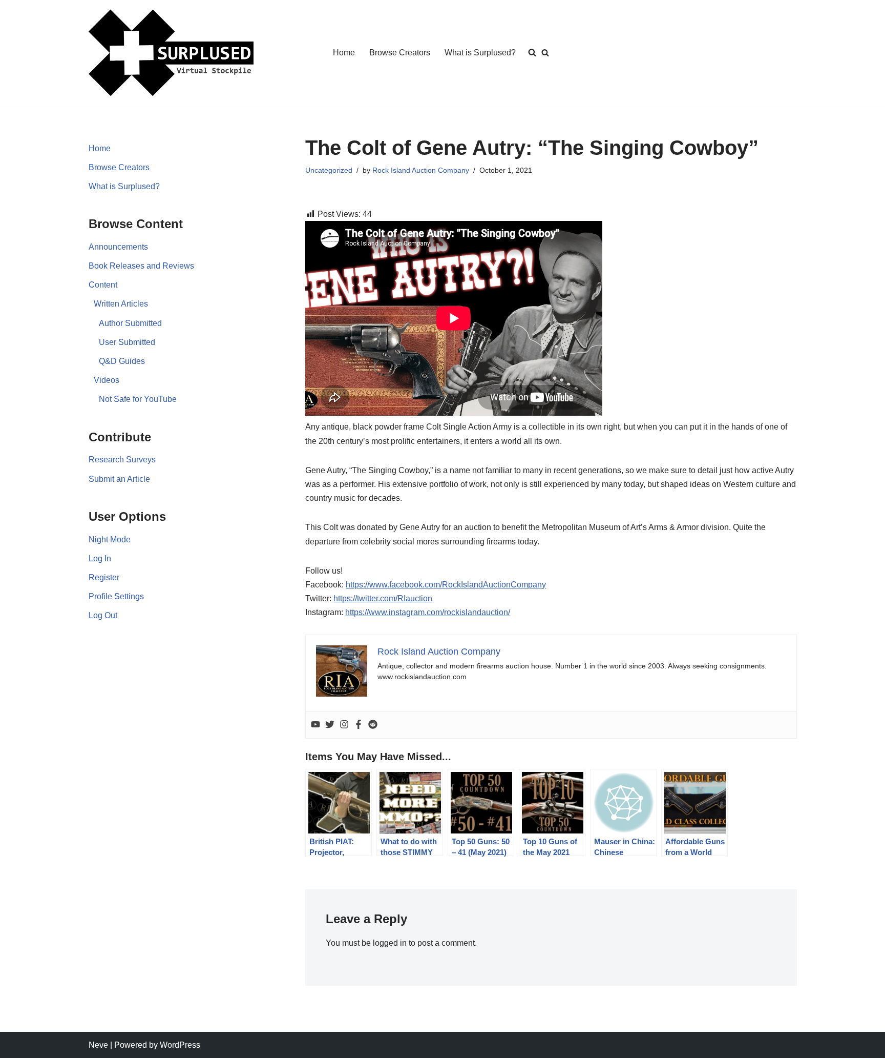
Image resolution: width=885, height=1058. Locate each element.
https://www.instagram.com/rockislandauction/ (427, 612)
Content (103, 284)
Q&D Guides (122, 361)
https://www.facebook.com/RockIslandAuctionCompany (446, 584)
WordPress (180, 1045)
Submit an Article (119, 479)
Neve (98, 1045)
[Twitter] (329, 725)
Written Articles (121, 303)
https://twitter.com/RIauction (382, 598)
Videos (106, 380)
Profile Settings (116, 596)
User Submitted (127, 342)
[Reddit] (372, 725)
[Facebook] (358, 725)
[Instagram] (344, 725)
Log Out (103, 615)
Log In (100, 558)
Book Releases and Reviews (141, 265)
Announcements (118, 246)
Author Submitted (130, 323)
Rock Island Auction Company (420, 170)
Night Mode (110, 539)
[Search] (545, 52)
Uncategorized (328, 170)
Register (104, 577)
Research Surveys (122, 459)
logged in (390, 943)
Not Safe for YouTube (138, 399)
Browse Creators (399, 52)
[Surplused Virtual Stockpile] (171, 52)
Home (344, 52)
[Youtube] (315, 725)
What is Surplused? (480, 52)
